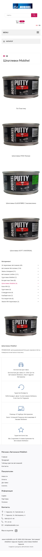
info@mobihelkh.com (12, 525)
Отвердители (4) (7, 292)
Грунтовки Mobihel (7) (9, 277)
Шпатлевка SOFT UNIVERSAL (21, 250)
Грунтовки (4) (6, 289)
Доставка (5, 483)
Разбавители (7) (7, 295)
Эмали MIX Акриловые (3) (10, 301)
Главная (4, 457)
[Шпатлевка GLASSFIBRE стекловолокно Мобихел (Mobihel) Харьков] (21, 182)
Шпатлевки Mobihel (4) (9, 283)
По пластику (21, 108)
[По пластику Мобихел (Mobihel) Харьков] (21, 87)
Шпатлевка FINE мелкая (21, 156)
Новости (5, 476)
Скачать (4, 486)
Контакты (5, 466)
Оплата (4, 479)
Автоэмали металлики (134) (11, 268)
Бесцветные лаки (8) (9, 280)
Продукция (5, 460)
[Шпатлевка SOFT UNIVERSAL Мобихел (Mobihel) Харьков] (21, 229)
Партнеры (5, 499)
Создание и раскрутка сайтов (17, 546)
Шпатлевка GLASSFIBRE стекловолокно (21, 203)
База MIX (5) (6, 286)
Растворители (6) (8, 298)
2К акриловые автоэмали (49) (12, 265)
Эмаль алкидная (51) (9, 271)
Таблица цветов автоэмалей (12, 463)
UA (37, 25)
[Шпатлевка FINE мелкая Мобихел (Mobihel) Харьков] (21, 134)
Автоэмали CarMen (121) (10, 274)
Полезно (5, 502)
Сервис (4, 496)
